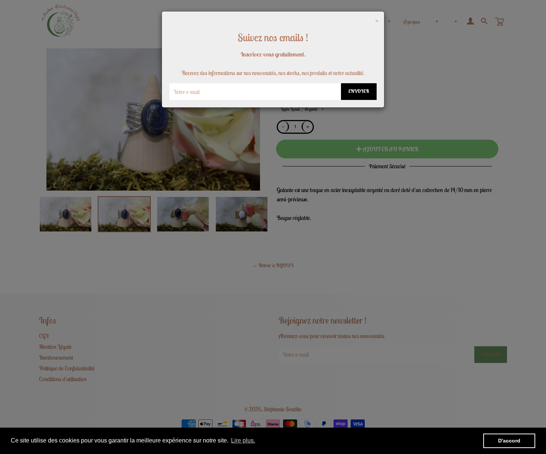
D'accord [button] (509, 441)
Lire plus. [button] (243, 440)
